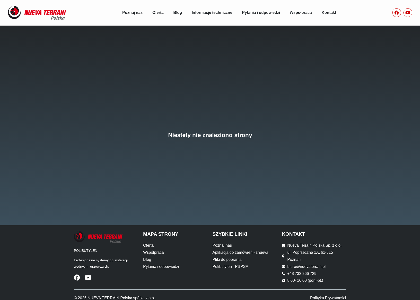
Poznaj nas (132, 12)
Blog (177, 12)
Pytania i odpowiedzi (261, 12)
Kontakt (329, 12)
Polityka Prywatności (328, 298)
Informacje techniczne (212, 12)
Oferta (158, 12)
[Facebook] (396, 12)
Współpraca (301, 12)
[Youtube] (407, 12)
